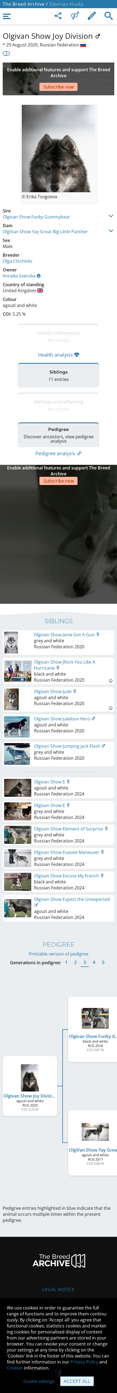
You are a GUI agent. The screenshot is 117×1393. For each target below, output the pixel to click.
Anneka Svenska (19, 276)
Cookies (15, 1368)
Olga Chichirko (17, 261)
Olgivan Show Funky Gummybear (36, 217)
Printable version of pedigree (58, 954)
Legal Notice (58, 1289)
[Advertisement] (58, 543)
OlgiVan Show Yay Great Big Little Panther (45, 232)
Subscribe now (59, 87)
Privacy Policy (84, 1362)
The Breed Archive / (25, 4)
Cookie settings (39, 1381)
